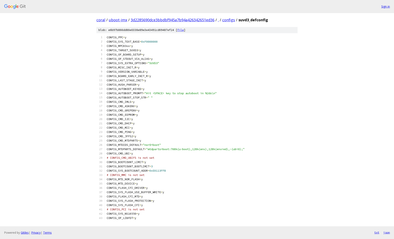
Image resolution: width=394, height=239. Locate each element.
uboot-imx (118, 19)
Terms (47, 232)
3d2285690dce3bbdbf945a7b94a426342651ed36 (172, 19)
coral (100, 19)
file (180, 30)
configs (228, 19)
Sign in (385, 6)
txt (376, 232)
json (386, 232)
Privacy (36, 232)
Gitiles (25, 232)
